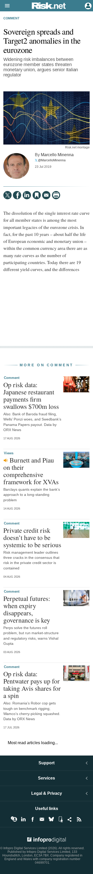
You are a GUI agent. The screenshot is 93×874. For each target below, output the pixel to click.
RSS (79, 819)
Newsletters (42, 819)
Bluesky (51, 819)
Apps (60, 819)
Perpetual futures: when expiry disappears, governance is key (26, 609)
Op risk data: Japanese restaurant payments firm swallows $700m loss (31, 395)
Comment (11, 18)
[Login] (87, 5)
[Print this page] (56, 195)
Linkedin (23, 819)
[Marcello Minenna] (16, 166)
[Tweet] (7, 195)
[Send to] (46, 195)
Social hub (70, 819)
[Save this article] (37, 195)
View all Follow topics (14, 819)
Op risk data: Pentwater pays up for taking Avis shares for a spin (32, 684)
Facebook (32, 819)
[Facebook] (17, 195)
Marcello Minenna (57, 154)
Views (8, 453)
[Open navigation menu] (5, 6)
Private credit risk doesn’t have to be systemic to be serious (32, 537)
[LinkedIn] (27, 195)
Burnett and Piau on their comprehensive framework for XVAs (31, 471)
